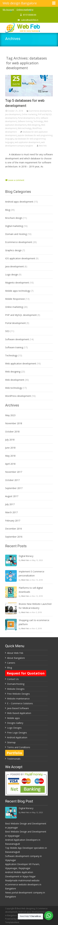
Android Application (17, 737)
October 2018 (12, 431)
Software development (17, 339)
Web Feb (43, 145)
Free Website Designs (18, 693)
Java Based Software (18, 708)
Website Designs (15, 688)
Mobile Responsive (15, 298)
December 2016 (13, 528)
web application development (27, 142)
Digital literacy (26, 556)
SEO (38, 118)
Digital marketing (14, 226)
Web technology (24, 128)
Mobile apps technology (17, 290)
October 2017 (12, 480)
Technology (38, 121)
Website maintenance (18, 698)
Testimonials (13, 758)
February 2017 (12, 520)
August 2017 (11, 496)
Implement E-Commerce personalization (31, 573)
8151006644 (29, 14)
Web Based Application (19, 713)
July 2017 (10, 504)
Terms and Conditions (18, 747)
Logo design (11, 274)
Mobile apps (13, 718)
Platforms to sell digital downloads (31, 589)
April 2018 (10, 463)
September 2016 (13, 536)
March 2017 (11, 512)
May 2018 (10, 455)
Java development (13, 114)
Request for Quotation (26, 673)
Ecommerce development (40, 110)
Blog (7, 209)
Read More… (12, 172)
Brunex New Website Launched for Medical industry (35, 605)
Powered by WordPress (16, 918)
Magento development (17, 282)
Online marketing (24, 9)
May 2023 (10, 415)
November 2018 (13, 423)
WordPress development (18, 395)
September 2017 (13, 488)
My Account (8, 9)
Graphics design (13, 250)
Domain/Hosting (15, 683)
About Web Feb (15, 652)
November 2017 (13, 471)
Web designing (33, 125)
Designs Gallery (15, 722)
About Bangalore (16, 657)
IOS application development (20, 258)
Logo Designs (14, 727)
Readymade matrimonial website (22, 880)
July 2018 (10, 439)
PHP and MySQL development (21, 315)
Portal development (26, 118)
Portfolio (14, 753)
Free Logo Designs (17, 732)
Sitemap (11, 742)
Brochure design (13, 217)
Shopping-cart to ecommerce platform (34, 622)
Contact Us (13, 679)
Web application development (20, 363)
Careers (11, 662)
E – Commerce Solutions (20, 703)
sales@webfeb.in (29, 19)
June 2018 (10, 447)
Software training (25, 121)
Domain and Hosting (16, 234)
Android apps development (19, 201)
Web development (14, 379)
